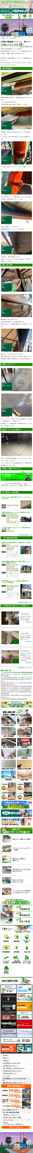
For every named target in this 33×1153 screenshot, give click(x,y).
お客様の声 (6, 1060)
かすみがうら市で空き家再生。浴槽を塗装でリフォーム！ (25, 637)
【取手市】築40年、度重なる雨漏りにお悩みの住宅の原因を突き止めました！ (16, 696)
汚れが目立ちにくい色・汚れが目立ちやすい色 (21, 870)
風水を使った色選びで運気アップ (18, 859)
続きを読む (29, 622)
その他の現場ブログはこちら (24, 667)
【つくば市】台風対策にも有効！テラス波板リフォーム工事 (16, 677)
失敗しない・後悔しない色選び (21, 839)
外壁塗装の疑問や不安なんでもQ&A (12, 1071)
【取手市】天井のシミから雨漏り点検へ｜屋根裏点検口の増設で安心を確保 (16, 674)
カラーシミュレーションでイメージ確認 (21, 849)
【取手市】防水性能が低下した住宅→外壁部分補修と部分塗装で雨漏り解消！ (16, 692)
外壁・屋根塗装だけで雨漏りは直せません (14, 1068)
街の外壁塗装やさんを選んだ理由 (11, 1063)
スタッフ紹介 (6, 1076)
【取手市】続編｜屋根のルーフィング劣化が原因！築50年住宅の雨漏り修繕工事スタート (16, 683)
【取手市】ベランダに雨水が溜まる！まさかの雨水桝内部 (15, 690)
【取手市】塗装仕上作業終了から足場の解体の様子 (14, 699)
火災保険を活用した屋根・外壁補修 (12, 1117)
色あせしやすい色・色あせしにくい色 (18, 881)
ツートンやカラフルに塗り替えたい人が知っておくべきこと (21, 891)
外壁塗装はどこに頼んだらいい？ (11, 1114)
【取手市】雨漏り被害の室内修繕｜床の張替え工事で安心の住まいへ (16, 680)
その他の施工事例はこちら (25, 534)
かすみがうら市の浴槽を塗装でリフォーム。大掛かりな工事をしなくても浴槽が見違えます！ (25, 657)
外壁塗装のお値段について (10, 1073)
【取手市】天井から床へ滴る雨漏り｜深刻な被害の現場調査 (16, 686)
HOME (2, 36)
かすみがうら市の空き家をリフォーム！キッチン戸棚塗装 (25, 618)
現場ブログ (9, 36)
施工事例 (5, 1055)
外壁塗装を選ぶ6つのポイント (10, 1065)
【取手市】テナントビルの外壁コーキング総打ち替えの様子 (16, 688)
